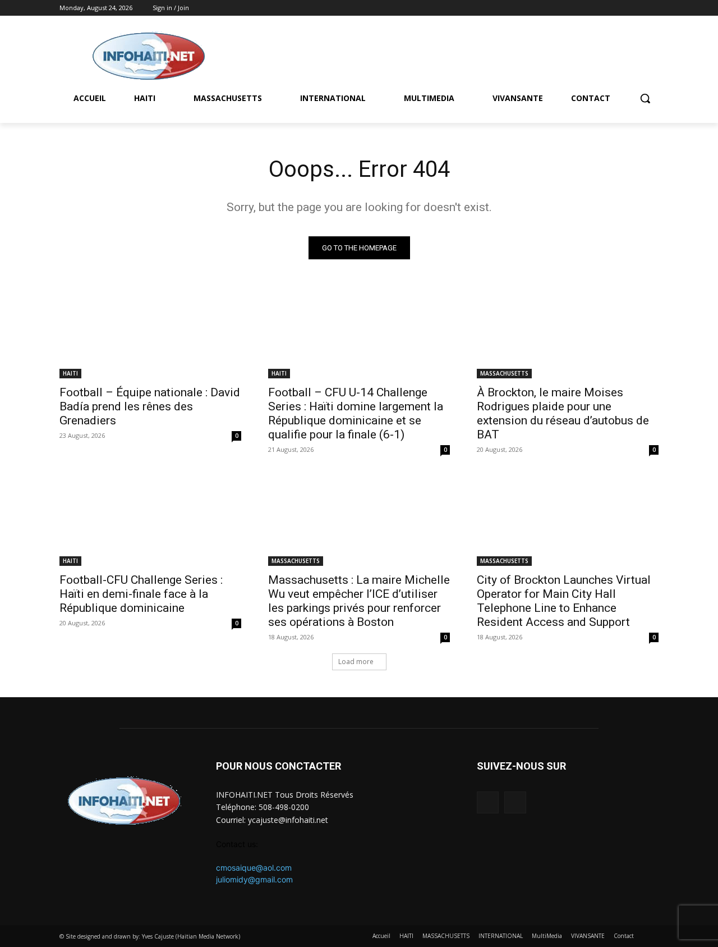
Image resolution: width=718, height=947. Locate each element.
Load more (356, 661)
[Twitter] (652, 8)
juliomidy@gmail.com (254, 879)
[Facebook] (636, 8)
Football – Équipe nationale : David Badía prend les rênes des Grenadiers (149, 406)
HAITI (70, 373)
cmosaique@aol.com (254, 867)
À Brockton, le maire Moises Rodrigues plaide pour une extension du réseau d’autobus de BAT (563, 413)
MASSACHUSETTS (504, 373)
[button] (645, 98)
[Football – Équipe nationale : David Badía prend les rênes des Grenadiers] (150, 332)
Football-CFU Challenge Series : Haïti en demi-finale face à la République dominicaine (141, 594)
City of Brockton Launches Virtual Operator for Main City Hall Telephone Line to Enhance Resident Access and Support (564, 601)
